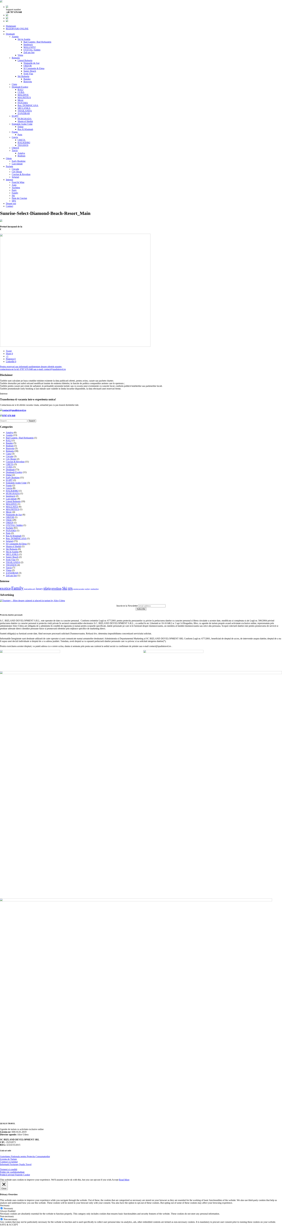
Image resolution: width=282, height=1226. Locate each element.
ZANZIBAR (24, 113)
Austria (15, 36)
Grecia (15, 137)
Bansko (27, 79)
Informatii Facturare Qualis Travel (15, 1164)
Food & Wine (18, 182)
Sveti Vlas (28, 73)
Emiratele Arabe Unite (22, 124)
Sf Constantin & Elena (34, 68)
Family (15, 193)
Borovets (28, 81)
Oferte (9, 158)
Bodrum (21, 156)
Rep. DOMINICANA (28, 105)
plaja (47, 588)
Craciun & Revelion (21, 174)
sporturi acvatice (78, 589)
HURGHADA (25, 118)
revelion (56, 588)
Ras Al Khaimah (25, 129)
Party (14, 190)
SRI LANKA (24, 108)
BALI (20, 89)
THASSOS (23, 145)
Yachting (16, 187)
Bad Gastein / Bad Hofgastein (37, 42)
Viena (20, 55)
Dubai (20, 126)
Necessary (8, 1208)
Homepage (11, 26)
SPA (14, 201)
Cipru (14, 84)
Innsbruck (28, 44)
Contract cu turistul (9, 1162)
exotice (5, 588)
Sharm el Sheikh (25, 121)
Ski (13, 195)
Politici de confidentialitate (12, 1172)
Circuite (15, 169)
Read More (124, 1179)
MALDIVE (23, 95)
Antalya (21, 153)
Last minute (17, 163)
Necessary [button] (5, 1205)
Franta (15, 132)
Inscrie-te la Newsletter (127, 605)
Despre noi (11, 203)
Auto (14, 185)
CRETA (21, 140)
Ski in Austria (24, 39)
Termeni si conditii (8, 1169)
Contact (9, 206)
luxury (39, 588)
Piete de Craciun (19, 198)
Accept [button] (115, 1179)
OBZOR (28, 65)
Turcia (15, 150)
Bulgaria (16, 58)
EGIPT (15, 116)
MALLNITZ (30, 47)
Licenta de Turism (8, 1159)
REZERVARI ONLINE (17, 28)
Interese (9, 179)
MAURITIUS (24, 97)
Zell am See (29, 52)
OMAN (15, 148)
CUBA (21, 92)
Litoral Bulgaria (25, 60)
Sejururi (15, 177)
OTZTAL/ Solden (32, 50)
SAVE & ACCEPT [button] (9, 1224)
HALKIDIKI (24, 142)
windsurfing (94, 589)
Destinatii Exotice (20, 87)
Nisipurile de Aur (32, 63)
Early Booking (18, 161)
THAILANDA (25, 111)
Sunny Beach (30, 71)
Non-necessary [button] (7, 1216)
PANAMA (23, 103)
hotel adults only (29, 589)
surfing (87, 589)
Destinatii (10, 34)
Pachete (9, 166)
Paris (20, 134)
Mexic (21, 100)
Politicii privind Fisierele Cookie (15, 1174)
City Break (17, 171)
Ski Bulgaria (23, 76)
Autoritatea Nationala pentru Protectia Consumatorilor (25, 1156)
